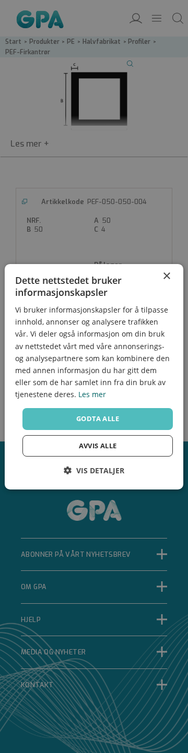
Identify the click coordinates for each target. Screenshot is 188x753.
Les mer (92, 394)
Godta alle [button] (97, 418)
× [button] (166, 276)
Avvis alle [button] (98, 445)
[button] (94, 470)
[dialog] (94, 376)
